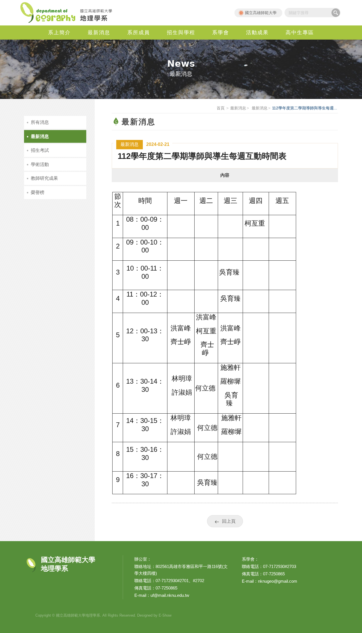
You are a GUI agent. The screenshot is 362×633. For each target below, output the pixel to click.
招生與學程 (181, 32)
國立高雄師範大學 (261, 12)
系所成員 (138, 32)
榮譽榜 (37, 192)
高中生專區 (300, 32)
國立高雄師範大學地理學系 (69, 12)
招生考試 (40, 150)
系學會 (220, 32)
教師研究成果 (44, 178)
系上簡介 (59, 32)
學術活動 (40, 164)
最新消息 (99, 32)
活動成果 (257, 32)
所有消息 (40, 122)
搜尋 (335, 12)
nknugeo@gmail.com (277, 581)
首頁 (221, 108)
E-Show (165, 615)
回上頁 (229, 521)
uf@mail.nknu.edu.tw (169, 595)
